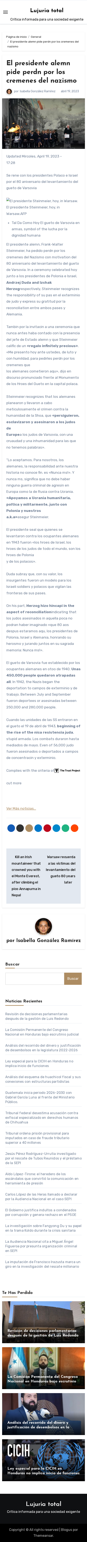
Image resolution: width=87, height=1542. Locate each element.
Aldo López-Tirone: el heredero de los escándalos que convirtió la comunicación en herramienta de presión (42, 1178)
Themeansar (43, 1536)
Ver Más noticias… (21, 808)
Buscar (12, 964)
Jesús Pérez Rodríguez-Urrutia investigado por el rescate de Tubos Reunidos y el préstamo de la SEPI (43, 1158)
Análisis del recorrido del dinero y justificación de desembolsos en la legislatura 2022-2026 (38, 1427)
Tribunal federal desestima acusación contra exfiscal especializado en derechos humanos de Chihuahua (41, 1117)
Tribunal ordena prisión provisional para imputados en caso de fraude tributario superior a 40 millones (37, 1138)
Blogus (66, 1530)
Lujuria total (47, 11)
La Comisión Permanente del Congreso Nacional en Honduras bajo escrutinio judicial (42, 1381)
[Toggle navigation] (5, 12)
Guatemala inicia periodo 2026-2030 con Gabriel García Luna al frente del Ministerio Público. (40, 1097)
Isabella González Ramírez (38, 91)
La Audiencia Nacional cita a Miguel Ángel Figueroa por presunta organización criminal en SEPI (41, 1246)
